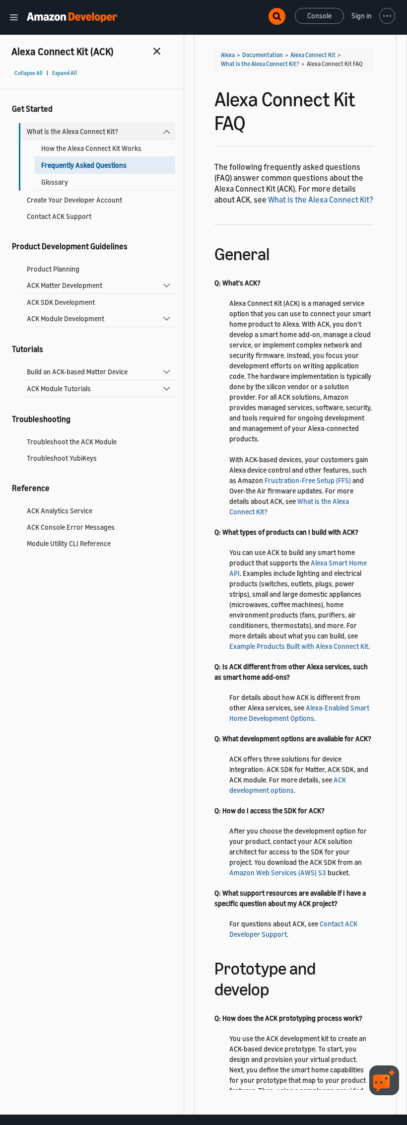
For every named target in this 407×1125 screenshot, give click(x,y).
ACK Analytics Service (59, 510)
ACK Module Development (65, 318)
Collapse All (28, 73)
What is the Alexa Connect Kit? (72, 131)
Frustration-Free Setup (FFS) (308, 480)
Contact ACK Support (59, 216)
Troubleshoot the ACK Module (72, 441)
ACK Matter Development (64, 285)
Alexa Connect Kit (313, 55)
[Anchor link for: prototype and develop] (277, 987)
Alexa (228, 55)
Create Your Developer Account (74, 200)
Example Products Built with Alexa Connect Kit (298, 646)
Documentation (262, 55)
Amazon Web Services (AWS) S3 (277, 872)
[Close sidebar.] (157, 51)
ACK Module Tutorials (59, 388)
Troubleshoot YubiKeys (62, 458)
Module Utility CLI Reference (69, 543)
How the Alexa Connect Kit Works (91, 148)
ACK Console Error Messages (71, 527)
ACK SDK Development (61, 302)
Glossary (54, 182)
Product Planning (53, 269)
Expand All (64, 73)
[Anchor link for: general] (278, 252)
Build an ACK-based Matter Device (77, 371)
